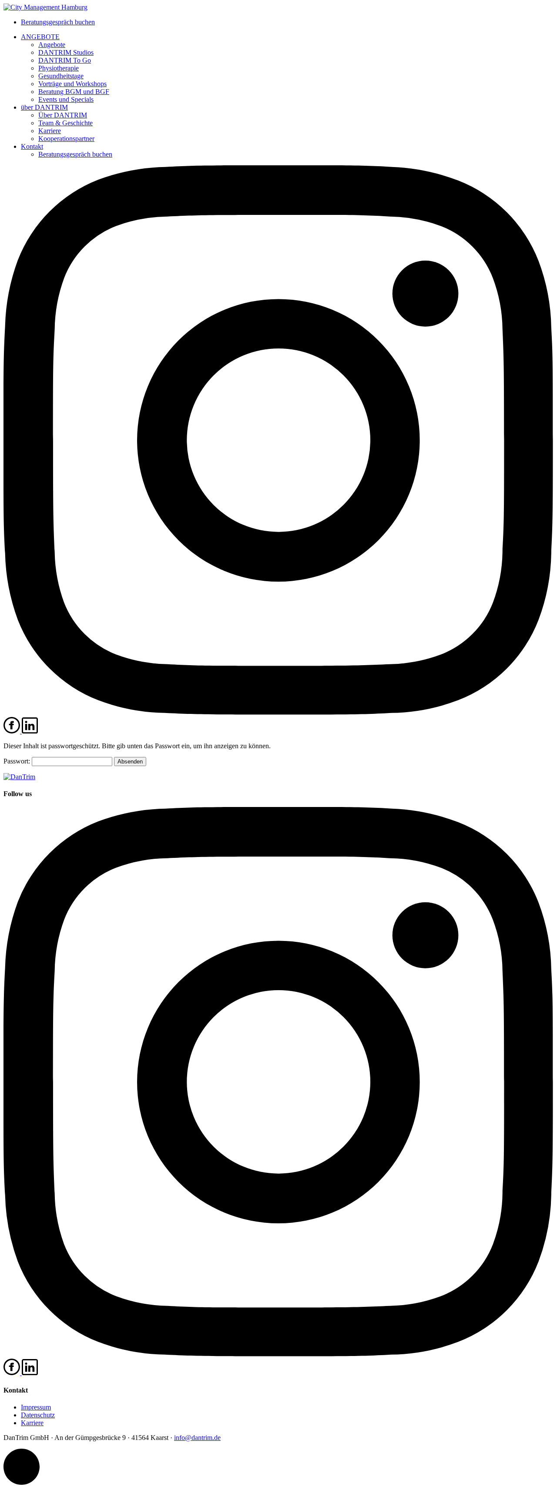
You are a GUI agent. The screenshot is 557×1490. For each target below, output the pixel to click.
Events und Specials (66, 99)
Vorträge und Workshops (72, 83)
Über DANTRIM (62, 115)
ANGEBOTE (40, 36)
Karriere (49, 130)
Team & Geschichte (65, 123)
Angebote (51, 44)
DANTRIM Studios (66, 52)
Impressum (36, 1407)
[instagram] (278, 713)
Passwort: (17, 761)
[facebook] (12, 731)
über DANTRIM (44, 107)
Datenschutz (38, 1415)
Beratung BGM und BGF (73, 91)
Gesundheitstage (61, 76)
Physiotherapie (58, 68)
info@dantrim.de (197, 1437)
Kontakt (32, 146)
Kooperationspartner (66, 138)
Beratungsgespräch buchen (58, 22)
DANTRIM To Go (64, 60)
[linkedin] (30, 731)
